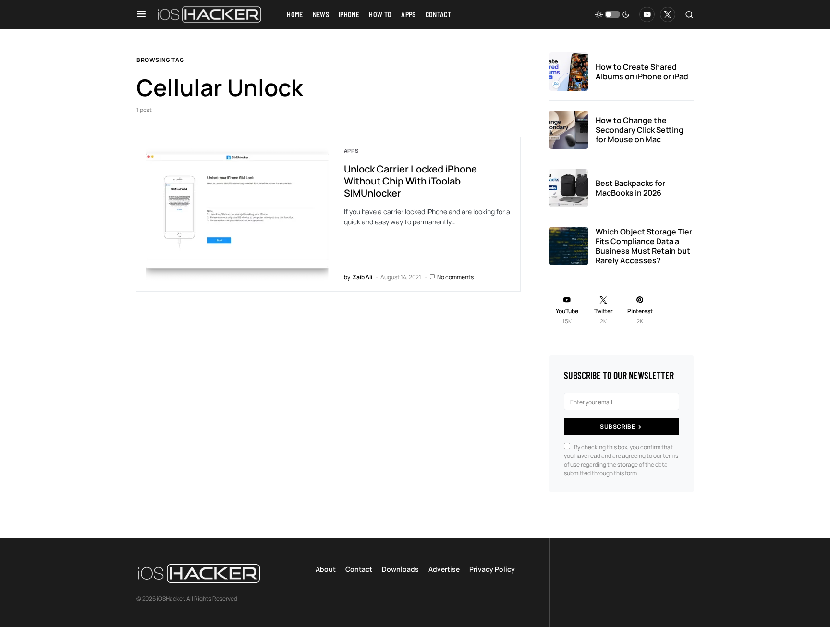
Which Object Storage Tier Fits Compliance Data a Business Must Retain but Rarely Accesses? (644, 246)
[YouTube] (647, 14)
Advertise (444, 569)
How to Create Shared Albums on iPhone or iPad (642, 71)
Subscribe (617, 426)
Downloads (400, 569)
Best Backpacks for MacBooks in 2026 (630, 188)
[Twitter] (667, 14)
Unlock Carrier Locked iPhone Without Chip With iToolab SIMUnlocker (410, 180)
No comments (455, 277)
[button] (141, 14)
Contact (358, 569)
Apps (351, 150)
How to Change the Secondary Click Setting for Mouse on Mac (640, 130)
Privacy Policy (492, 569)
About (326, 569)
